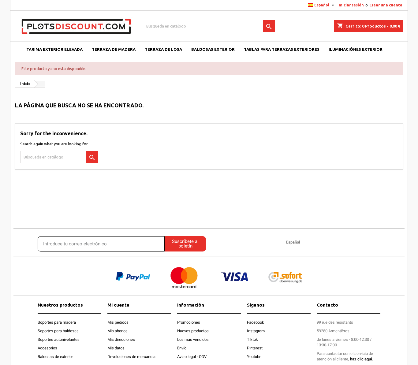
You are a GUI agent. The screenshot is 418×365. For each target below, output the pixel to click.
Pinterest (255, 348)
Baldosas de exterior (55, 356)
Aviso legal (186, 356)
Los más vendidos (193, 339)
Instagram (256, 331)
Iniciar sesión (351, 5)
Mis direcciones (121, 339)
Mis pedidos (118, 322)
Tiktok (252, 339)
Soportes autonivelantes (59, 339)
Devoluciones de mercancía (131, 356)
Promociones (188, 322)
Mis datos (116, 348)
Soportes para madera (57, 322)
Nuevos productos (193, 331)
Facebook (255, 322)
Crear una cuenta (385, 5)
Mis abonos (117, 331)
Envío (181, 348)
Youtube (254, 356)
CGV (203, 356)
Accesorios (47, 348)
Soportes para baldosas (58, 331)
